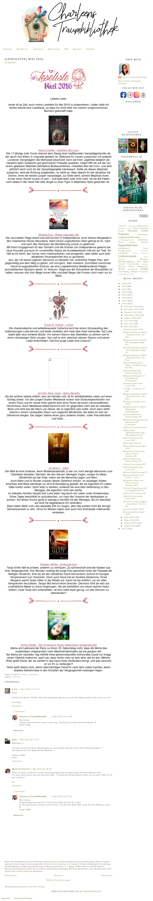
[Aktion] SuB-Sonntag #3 (135, 472)
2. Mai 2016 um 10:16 (29, 689)
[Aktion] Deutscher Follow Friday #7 (132, 460)
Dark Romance (140, 228)
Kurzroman (144, 251)
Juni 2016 (129, 324)
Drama (121, 231)
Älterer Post (106, 875)
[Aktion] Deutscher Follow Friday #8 (132, 415)
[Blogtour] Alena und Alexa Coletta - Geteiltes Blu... (133, 482)
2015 (124, 529)
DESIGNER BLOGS (93, 891)
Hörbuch (144, 242)
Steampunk (132, 269)
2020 (124, 292)
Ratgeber (145, 264)
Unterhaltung (123, 272)
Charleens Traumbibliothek (32, 716)
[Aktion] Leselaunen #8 (134, 493)
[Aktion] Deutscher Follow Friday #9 (132, 371)
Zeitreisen (144, 272)
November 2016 (132, 309)
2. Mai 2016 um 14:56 (28, 739)
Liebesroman (127, 256)
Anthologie (132, 226)
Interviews (38, 49)
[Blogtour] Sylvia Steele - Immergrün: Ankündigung (135, 409)
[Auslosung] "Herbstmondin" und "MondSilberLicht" (134, 432)
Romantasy (143, 266)
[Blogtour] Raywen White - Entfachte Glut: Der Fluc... (135, 396)
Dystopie (132, 230)
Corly (15, 689)
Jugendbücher (128, 245)
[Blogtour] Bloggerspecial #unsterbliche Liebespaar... (135, 422)
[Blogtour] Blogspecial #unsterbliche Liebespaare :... (134, 378)
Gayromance (143, 235)
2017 (124, 301)
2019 (124, 295)
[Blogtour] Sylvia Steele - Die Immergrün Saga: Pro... (135, 342)
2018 (124, 298)
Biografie (121, 228)
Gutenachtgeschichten (126, 240)
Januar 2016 (130, 526)
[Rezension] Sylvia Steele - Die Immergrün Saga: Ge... (135, 349)
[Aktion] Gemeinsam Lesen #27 (133, 468)
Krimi (145, 248)
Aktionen (77, 49)
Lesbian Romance (140, 253)
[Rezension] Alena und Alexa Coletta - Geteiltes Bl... (134, 453)
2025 (124, 286)
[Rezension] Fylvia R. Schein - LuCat (133, 476)
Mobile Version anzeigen (59, 880)
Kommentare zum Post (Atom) (30, 886)
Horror (121, 242)
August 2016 (130, 318)
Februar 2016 (130, 523)
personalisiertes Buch (126, 274)
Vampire (135, 271)
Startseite (7, 49)
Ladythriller (123, 253)
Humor (133, 242)
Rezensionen (54, 49)
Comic (129, 228)
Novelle (121, 264)
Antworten (17, 706)
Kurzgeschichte (124, 251)
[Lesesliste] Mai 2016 (133, 509)
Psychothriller (133, 264)
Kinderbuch (123, 248)
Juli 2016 (129, 321)
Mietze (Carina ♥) (20, 769)
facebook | (16, 674)
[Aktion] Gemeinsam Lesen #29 (133, 384)
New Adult (142, 261)
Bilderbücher (142, 226)
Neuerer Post (11, 875)
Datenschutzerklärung (22, 871)
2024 (124, 289)
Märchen (144, 259)
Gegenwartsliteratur (129, 237)
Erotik (144, 230)
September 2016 (132, 315)
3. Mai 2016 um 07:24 (61, 796)
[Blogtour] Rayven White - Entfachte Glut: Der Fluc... (135, 334)
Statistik (90, 49)
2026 (124, 283)
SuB (66, 49)
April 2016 (129, 517)
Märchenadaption (126, 261)
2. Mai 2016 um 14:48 (61, 716)
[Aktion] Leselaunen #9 (134, 464)
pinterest (34, 674)
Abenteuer (122, 226)
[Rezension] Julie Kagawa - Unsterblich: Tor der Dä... (135, 503)
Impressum (5, 898)
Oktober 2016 (131, 312)
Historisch (143, 240)
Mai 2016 (129, 326)
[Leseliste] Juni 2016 (133, 329)
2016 (124, 303)
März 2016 (129, 520)
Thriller (144, 269)
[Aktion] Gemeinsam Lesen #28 (133, 439)
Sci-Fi (121, 269)
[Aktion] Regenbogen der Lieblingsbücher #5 (135, 489)
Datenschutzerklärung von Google (61, 864)
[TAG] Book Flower (132, 443)
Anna (14, 739)
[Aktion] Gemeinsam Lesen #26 (133, 497)
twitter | (26, 674)
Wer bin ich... (23, 49)
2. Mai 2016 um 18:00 (40, 769)
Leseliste (16, 677)
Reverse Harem (126, 266)
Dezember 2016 (132, 306)
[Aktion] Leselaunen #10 (135, 427)
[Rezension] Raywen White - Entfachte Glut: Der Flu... (135, 365)
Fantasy (123, 234)
